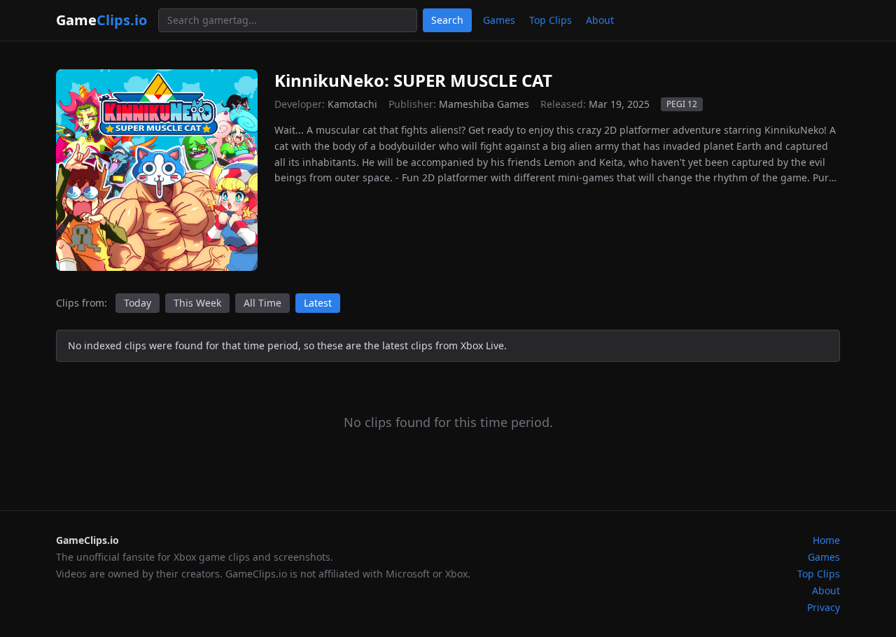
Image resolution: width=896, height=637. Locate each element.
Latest (318, 302)
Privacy (823, 607)
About (600, 20)
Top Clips (550, 20)
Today (137, 302)
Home (826, 540)
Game (101, 19)
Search (447, 20)
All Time (262, 302)
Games (499, 20)
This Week (197, 302)
